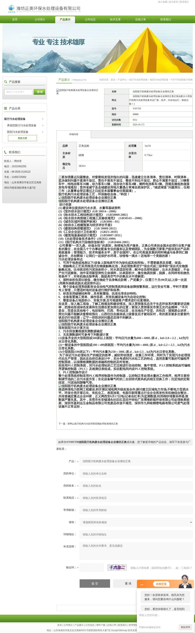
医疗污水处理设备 (15, 118)
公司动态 (90, 19)
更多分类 (22, 138)
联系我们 (184, 2)
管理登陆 (133, 625)
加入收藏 (162, 2)
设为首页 (173, 2)
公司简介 (40, 19)
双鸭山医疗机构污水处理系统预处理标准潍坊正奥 (93, 423)
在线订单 (140, 19)
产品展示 (65, 19)
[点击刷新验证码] (117, 567)
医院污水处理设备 (17, 131)
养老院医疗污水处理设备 (21, 125)
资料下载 (100, 625)
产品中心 (122, 79)
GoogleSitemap (119, 630)
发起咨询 (185, 627)
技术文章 (115, 19)
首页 (15, 19)
